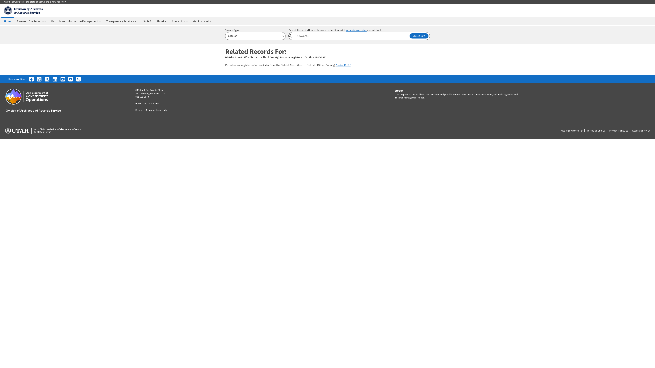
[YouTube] (63, 79)
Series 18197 (343, 65)
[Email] (71, 79)
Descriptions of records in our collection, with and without (334, 30)
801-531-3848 (142, 97)
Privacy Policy (618, 131)
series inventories (356, 30)
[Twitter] (47, 79)
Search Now (419, 36)
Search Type (232, 30)
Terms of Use (596, 131)
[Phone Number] (78, 79)
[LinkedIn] (55, 79)
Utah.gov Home (571, 131)
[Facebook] (31, 79)
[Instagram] (39, 79)
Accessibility (641, 131)
